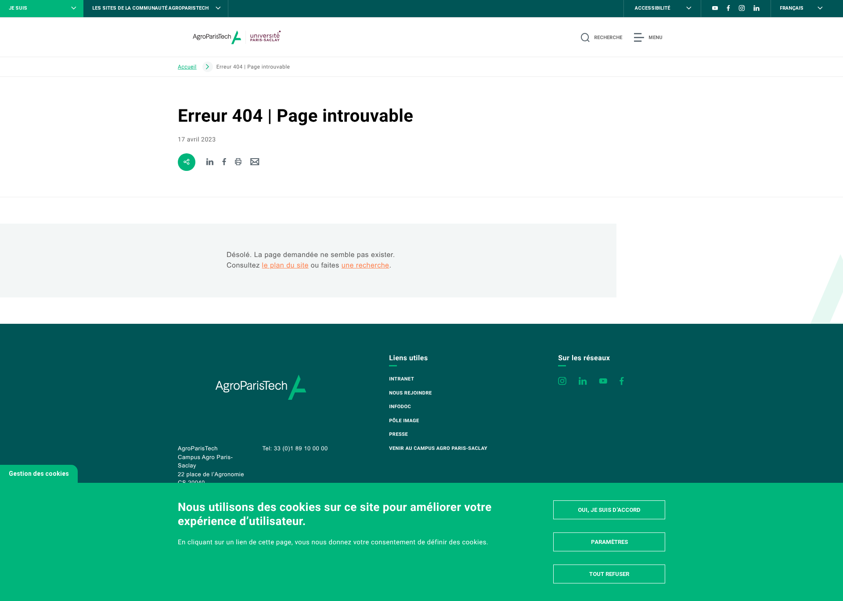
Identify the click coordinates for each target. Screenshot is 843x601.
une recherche (365, 265)
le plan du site (285, 265)
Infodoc (400, 406)
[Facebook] (225, 162)
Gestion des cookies (39, 473)
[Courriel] (254, 162)
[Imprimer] (238, 162)
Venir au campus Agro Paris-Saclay (438, 448)
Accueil (187, 67)
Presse (398, 434)
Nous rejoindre (410, 393)
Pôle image (404, 421)
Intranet (401, 379)
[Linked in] (210, 162)
